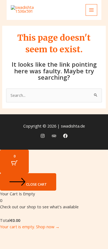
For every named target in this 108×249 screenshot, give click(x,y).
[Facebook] (65, 136)
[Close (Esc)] (69, 235)
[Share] (49, 235)
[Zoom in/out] (9, 235)
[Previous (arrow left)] (9, 244)
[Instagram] (42, 136)
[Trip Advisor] (54, 136)
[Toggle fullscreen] (29, 235)
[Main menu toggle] (91, 10)
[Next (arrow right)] (29, 244)
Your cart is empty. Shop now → (30, 226)
